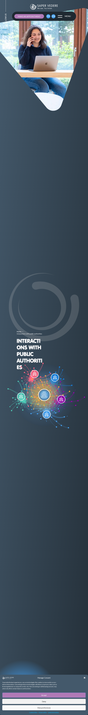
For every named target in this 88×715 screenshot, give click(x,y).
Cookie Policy (33, 712)
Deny (44, 701)
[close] (60, 16)
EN (53, 16)
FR (48, 16)
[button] (84, 678)
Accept (44, 695)
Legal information (53, 712)
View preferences (44, 708)
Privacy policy (43, 712)
